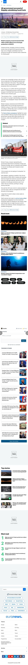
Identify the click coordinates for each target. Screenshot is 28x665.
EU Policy (17, 627)
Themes (3, 621)
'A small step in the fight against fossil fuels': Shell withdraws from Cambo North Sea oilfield (13, 136)
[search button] (24, 589)
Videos (16, 636)
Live (25, 1)
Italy (12, 607)
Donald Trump (19, 601)
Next (16, 630)
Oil (13, 282)
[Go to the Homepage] (5, 1)
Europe (2, 624)
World (16, 624)
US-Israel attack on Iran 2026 (14, 597)
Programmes (4, 638)
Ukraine (13, 604)
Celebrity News (20, 607)
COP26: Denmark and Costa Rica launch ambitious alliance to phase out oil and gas (12, 131)
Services (3, 648)
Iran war (5, 610)
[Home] (1, 5)
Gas (19, 279)
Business (3, 627)
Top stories (5, 468)
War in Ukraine (8, 601)
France (5, 607)
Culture (21, 604)
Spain (6, 604)
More (2, 651)
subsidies (5, 279)
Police (12, 610)
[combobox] (14, 589)
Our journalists (18, 638)
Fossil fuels (21, 282)
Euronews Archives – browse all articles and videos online (6, 642)
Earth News (9, 5)
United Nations (21, 610)
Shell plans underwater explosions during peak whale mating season (13, 126)
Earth (4, 5)
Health (2, 633)
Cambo (13, 279)
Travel (16, 633)
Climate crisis (6, 282)
